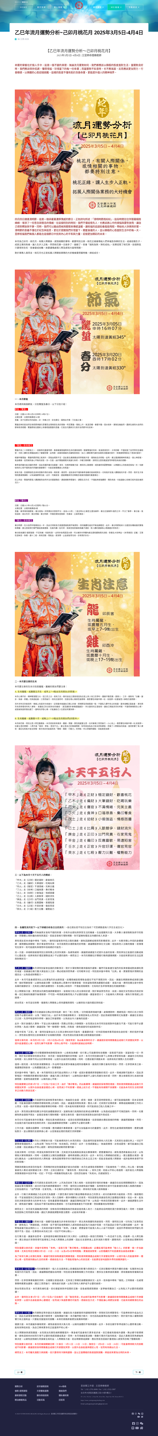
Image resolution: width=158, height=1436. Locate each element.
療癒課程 (97, 7)
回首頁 (62, 1400)
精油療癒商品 (21, 1400)
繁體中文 (25, 2)
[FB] (133, 1413)
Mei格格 (115, 7)
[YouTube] (138, 1416)
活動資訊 (133, 7)
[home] (142, 1416)
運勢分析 (19, 1386)
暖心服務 (58, 7)
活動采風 (41, 1400)
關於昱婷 (41, 7)
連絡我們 (63, 1391)
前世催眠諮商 (43, 1386)
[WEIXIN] (139, 1413)
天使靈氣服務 (43, 1391)
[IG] (136, 1413)
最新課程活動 (21, 1395)
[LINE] (142, 1413)
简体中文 (18, 2)
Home (23, 7)
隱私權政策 (64, 1395)
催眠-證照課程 (21, 1391)
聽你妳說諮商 (43, 1395)
